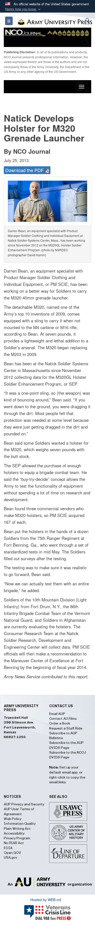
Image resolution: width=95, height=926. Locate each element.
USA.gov (10, 858)
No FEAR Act (14, 843)
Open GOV (12, 853)
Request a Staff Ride (65, 729)
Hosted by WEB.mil (45, 899)
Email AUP (57, 714)
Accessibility (14, 834)
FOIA (8, 848)
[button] (23, 9)
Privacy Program (17, 838)
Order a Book (59, 724)
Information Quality (20, 824)
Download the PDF (25, 170)
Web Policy (13, 819)
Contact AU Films (63, 719)
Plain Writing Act (17, 829)
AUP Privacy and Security (24, 804)
